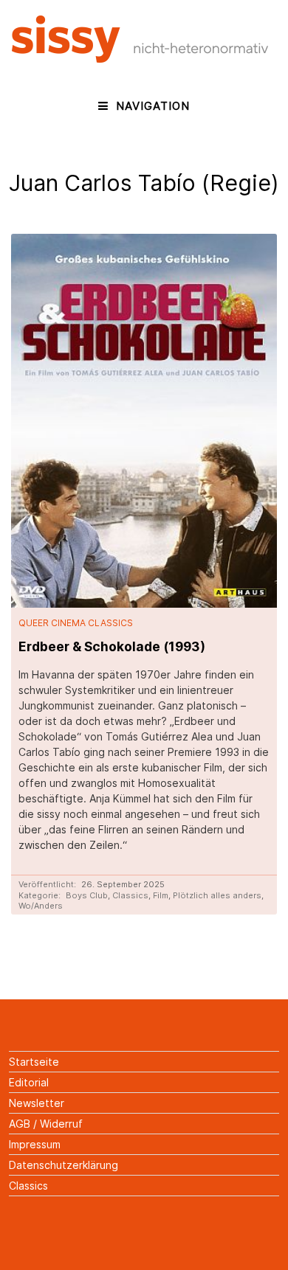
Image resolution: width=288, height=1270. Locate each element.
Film (160, 895)
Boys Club (87, 895)
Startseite (34, 1061)
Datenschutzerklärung (63, 1165)
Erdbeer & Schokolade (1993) (111, 646)
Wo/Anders (40, 906)
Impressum (35, 1144)
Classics (130, 895)
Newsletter (36, 1103)
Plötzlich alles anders (217, 895)
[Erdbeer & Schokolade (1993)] (143, 421)
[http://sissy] (141, 58)
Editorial (29, 1082)
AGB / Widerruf (46, 1123)
